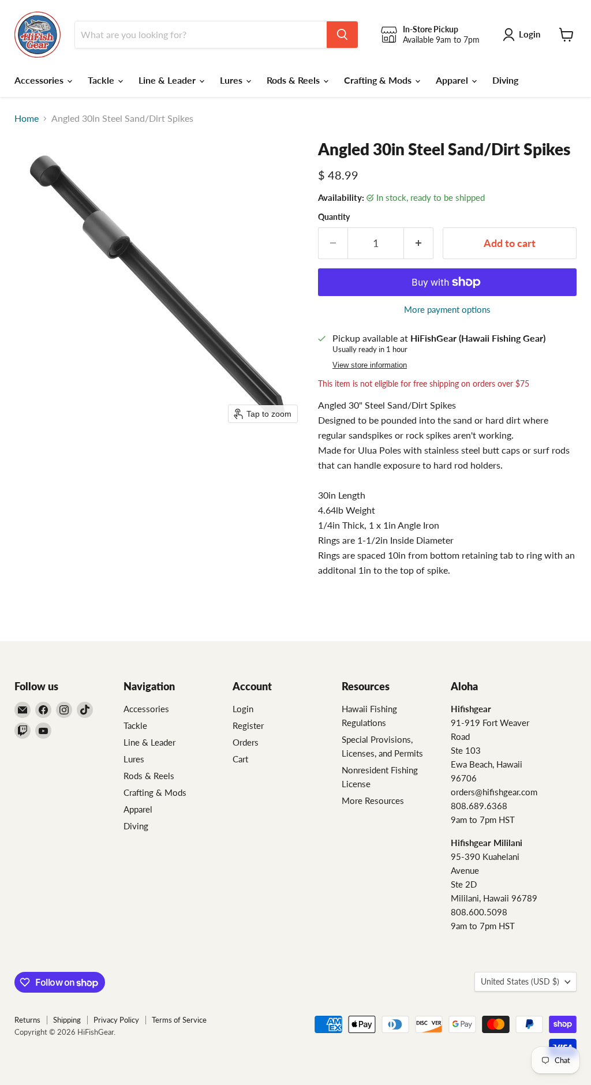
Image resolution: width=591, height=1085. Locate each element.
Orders (246, 742)
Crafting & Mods (379, 79)
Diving (505, 79)
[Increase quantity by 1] (418, 243)
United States (520, 981)
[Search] (342, 34)
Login (243, 709)
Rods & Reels (294, 79)
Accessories (40, 79)
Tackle (102, 79)
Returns (27, 1019)
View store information (369, 365)
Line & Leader (168, 79)
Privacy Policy (116, 1019)
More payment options (447, 310)
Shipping (67, 1019)
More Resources (373, 800)
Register (248, 725)
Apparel (453, 79)
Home (26, 118)
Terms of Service (179, 1019)
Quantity (334, 217)
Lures (232, 79)
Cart (240, 759)
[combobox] (201, 34)
